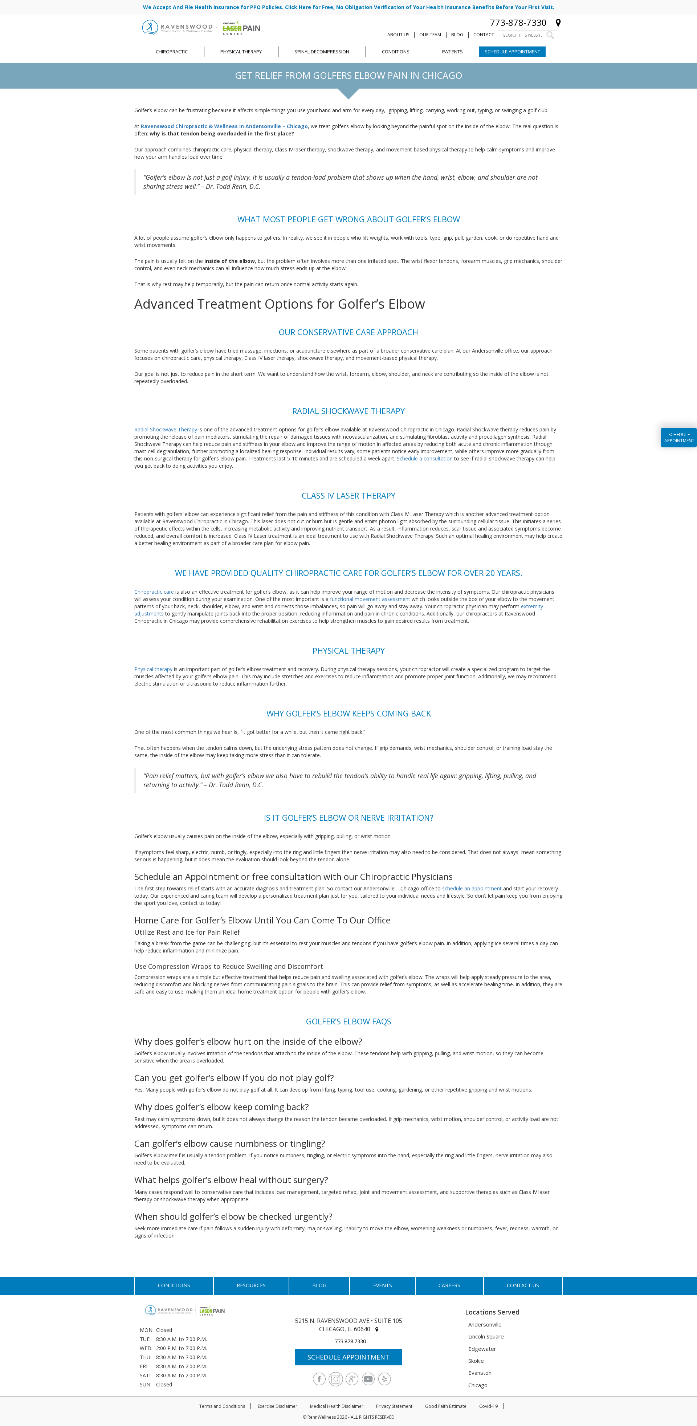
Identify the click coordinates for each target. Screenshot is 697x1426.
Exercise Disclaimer (277, 1406)
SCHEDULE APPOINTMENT (348, 1357)
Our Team (430, 35)
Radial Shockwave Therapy (165, 429)
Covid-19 (488, 1406)
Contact (483, 35)
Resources (251, 1285)
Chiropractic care (154, 591)
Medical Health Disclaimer (336, 1406)
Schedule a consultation (425, 458)
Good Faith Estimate (445, 1406)
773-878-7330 (518, 22)
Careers (449, 1285)
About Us (398, 35)
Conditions (174, 1285)
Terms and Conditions (222, 1406)
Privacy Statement (394, 1406)
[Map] (558, 22)
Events (382, 1285)
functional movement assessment (370, 599)
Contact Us (523, 1285)
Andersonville (485, 1324)
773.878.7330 (350, 1341)
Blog (457, 35)
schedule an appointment (472, 888)
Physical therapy (153, 669)
